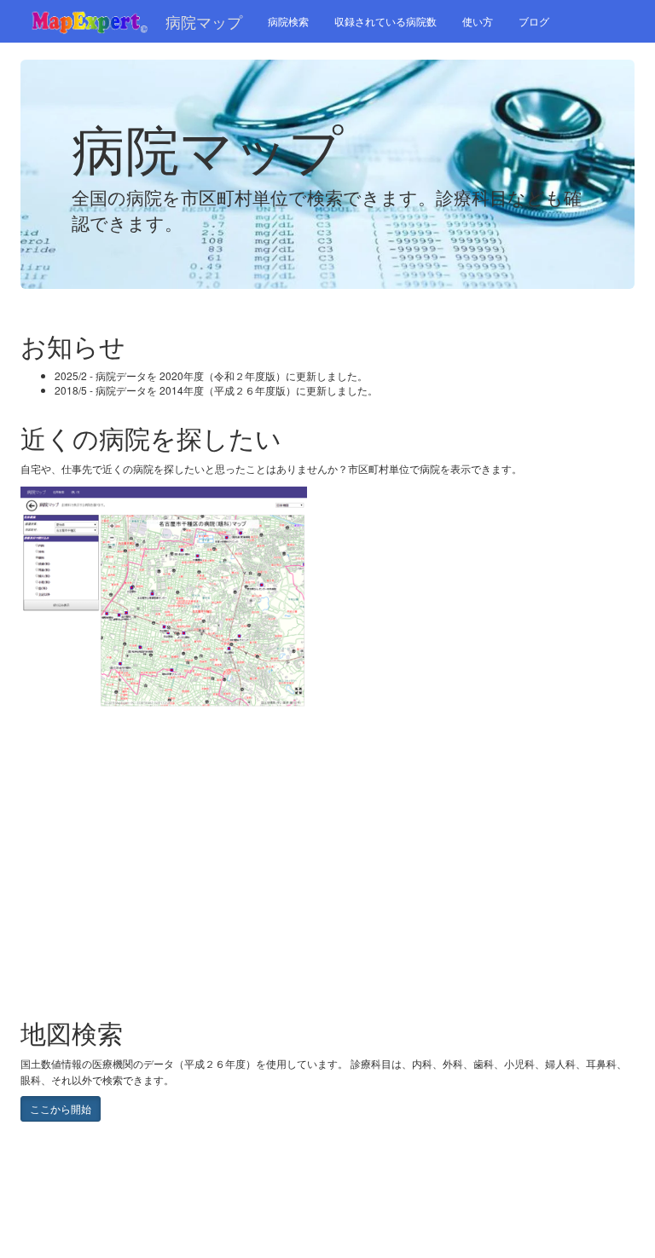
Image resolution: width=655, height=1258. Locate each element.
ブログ (534, 21)
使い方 (477, 21)
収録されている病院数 (385, 21)
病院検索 (288, 21)
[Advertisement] (157, 894)
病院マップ (203, 21)
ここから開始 (60, 1108)
